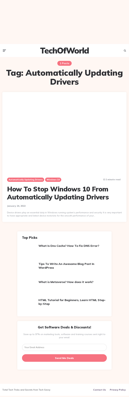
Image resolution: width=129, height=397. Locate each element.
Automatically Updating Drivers (26, 179)
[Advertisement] (64, 22)
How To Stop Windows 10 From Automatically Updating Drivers (58, 193)
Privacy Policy (118, 389)
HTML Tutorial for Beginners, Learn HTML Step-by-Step (72, 301)
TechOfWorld (64, 50)
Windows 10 (53, 179)
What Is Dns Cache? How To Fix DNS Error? (68, 246)
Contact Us (99, 389)
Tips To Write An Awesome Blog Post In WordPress (66, 265)
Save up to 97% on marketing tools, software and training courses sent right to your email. (64, 336)
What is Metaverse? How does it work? (65, 282)
